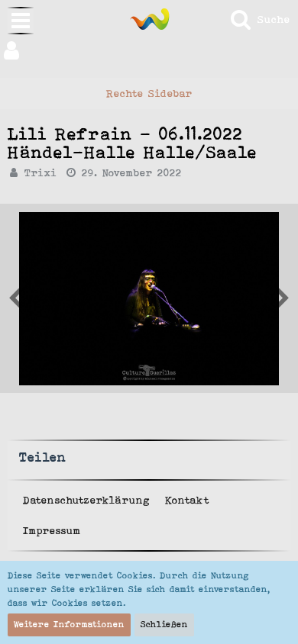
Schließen (164, 624)
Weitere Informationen (69, 624)
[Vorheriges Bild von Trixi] (282, 298)
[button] (149, 50)
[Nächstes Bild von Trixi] (15, 298)
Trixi (40, 172)
